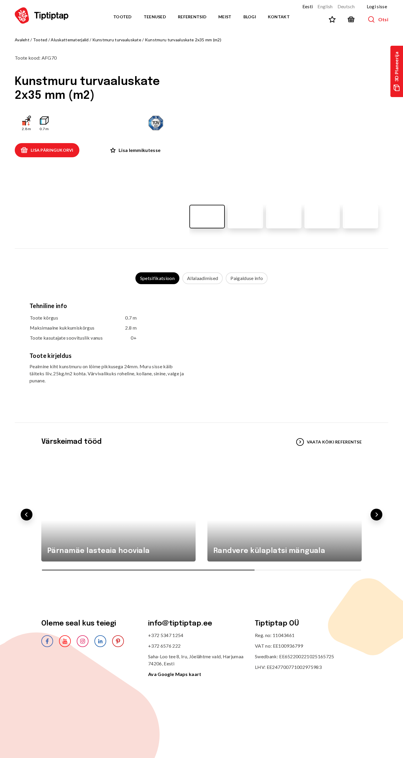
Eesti (307, 6)
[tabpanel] (201, 347)
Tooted (122, 16)
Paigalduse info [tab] (246, 278)
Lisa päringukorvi (52, 150)
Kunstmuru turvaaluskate (116, 39)
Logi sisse (377, 6)
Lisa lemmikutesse (139, 150)
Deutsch (346, 6)
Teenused (155, 16)
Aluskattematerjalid (70, 39)
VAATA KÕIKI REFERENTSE (334, 441)
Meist (224, 16)
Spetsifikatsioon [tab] (157, 278)
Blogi (249, 16)
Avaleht (22, 39)
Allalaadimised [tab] (202, 278)
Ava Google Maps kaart (175, 674)
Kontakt (279, 16)
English (324, 6)
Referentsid (192, 16)
